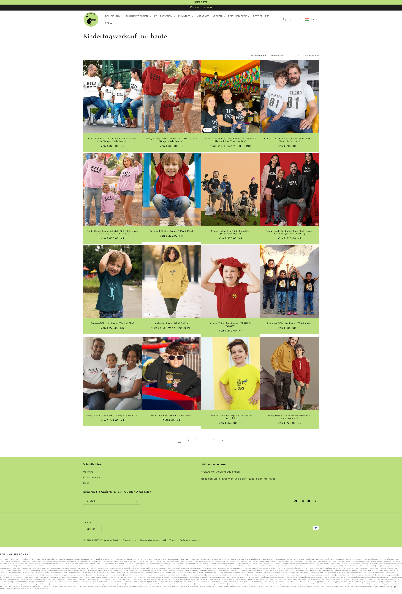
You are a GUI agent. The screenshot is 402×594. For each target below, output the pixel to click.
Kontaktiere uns (91, 477)
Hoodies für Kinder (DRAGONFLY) (171, 323)
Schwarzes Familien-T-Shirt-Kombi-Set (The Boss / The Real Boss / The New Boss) (230, 140)
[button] (113, 16)
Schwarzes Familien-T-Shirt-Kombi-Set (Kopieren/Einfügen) (230, 232)
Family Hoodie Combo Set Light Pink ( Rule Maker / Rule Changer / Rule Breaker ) (112, 232)
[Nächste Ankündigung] (317, 8)
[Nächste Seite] (222, 440)
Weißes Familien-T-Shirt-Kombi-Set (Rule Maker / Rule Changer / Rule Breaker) (112, 140)
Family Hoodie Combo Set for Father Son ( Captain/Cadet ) (289, 417)
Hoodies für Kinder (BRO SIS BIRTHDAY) (171, 416)
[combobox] (311, 19)
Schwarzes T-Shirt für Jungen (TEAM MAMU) (290, 323)
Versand (173, 540)
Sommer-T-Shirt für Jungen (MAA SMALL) (171, 231)
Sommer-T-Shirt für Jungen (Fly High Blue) (112, 323)
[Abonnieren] (136, 500)
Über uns (88, 471)
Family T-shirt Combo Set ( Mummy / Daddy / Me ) (112, 416)
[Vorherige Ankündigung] (84, 8)
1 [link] (179, 440)
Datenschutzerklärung (150, 540)
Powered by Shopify (110, 540)
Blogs (86, 483)
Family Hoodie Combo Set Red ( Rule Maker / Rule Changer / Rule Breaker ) (171, 140)
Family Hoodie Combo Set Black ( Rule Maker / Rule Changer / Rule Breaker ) (289, 232)
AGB (164, 540)
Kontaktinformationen (190, 540)
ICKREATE (96, 540)
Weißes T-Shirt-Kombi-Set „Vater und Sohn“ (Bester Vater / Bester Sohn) (289, 140)
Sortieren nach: (259, 55)
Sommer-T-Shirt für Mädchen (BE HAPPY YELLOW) (230, 324)
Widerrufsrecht (129, 540)
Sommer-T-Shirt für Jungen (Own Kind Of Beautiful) (230, 417)
